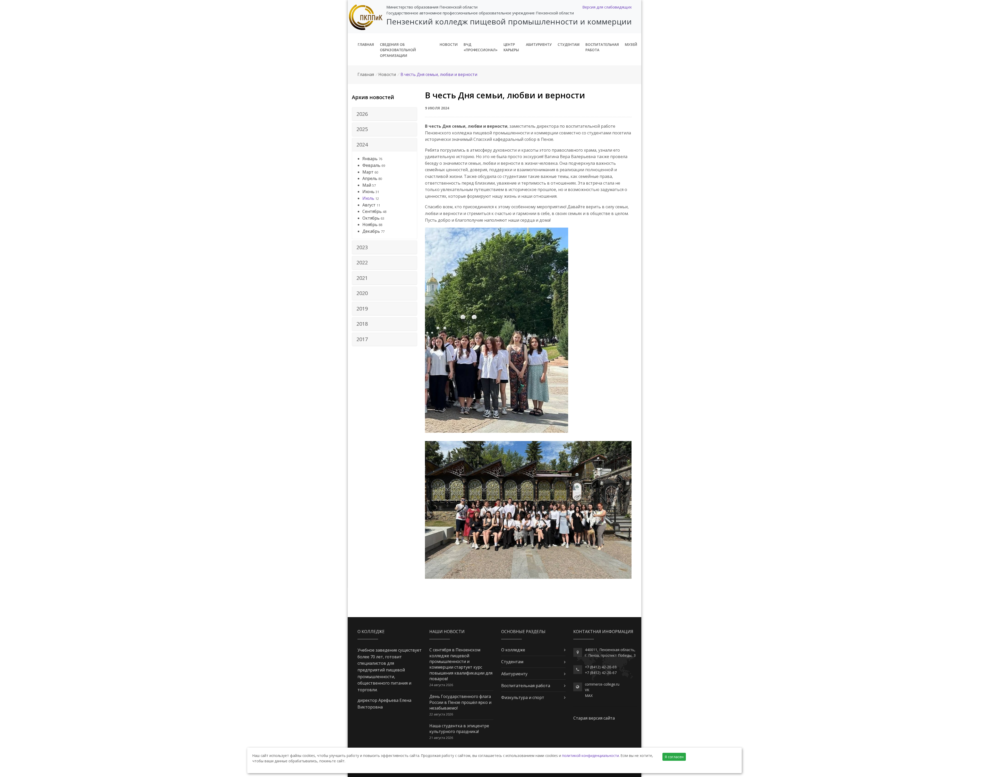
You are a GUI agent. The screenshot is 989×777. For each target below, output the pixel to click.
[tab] (384, 114)
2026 (362, 113)
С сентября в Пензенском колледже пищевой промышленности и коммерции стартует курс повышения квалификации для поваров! (460, 664)
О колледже (513, 650)
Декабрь (371, 231)
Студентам (568, 44)
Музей (631, 44)
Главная (366, 44)
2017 (362, 339)
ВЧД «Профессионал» (481, 47)
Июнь (368, 191)
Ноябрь (370, 224)
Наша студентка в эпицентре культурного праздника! (459, 728)
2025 (362, 129)
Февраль (371, 165)
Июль (368, 198)
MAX (589, 695)
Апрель (369, 178)
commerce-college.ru (602, 684)
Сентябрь (372, 211)
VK (587, 689)
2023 (362, 247)
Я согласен (674, 756)
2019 (362, 308)
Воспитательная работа (602, 47)
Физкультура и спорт (522, 697)
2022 (362, 262)
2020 (362, 293)
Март (367, 172)
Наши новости (447, 631)
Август (369, 205)
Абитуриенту (539, 44)
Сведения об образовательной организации (398, 50)
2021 (362, 277)
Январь (370, 158)
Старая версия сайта (594, 718)
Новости (449, 44)
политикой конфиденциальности (590, 755)
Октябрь (371, 218)
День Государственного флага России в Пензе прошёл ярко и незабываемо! (460, 702)
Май (366, 185)
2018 (362, 323)
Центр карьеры (511, 47)
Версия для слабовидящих (607, 7)
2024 (362, 144)
